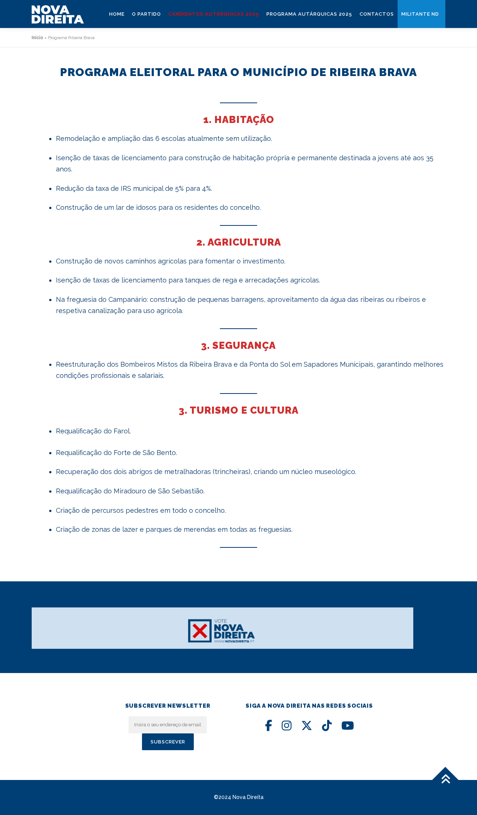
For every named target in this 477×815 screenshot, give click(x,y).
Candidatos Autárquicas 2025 (213, 14)
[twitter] (306, 725)
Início (37, 37)
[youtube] (347, 725)
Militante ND (420, 14)
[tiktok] (327, 725)
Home (116, 14)
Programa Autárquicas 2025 (309, 14)
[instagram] (286, 725)
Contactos (377, 14)
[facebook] (268, 725)
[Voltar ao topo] (445, 780)
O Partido (146, 14)
